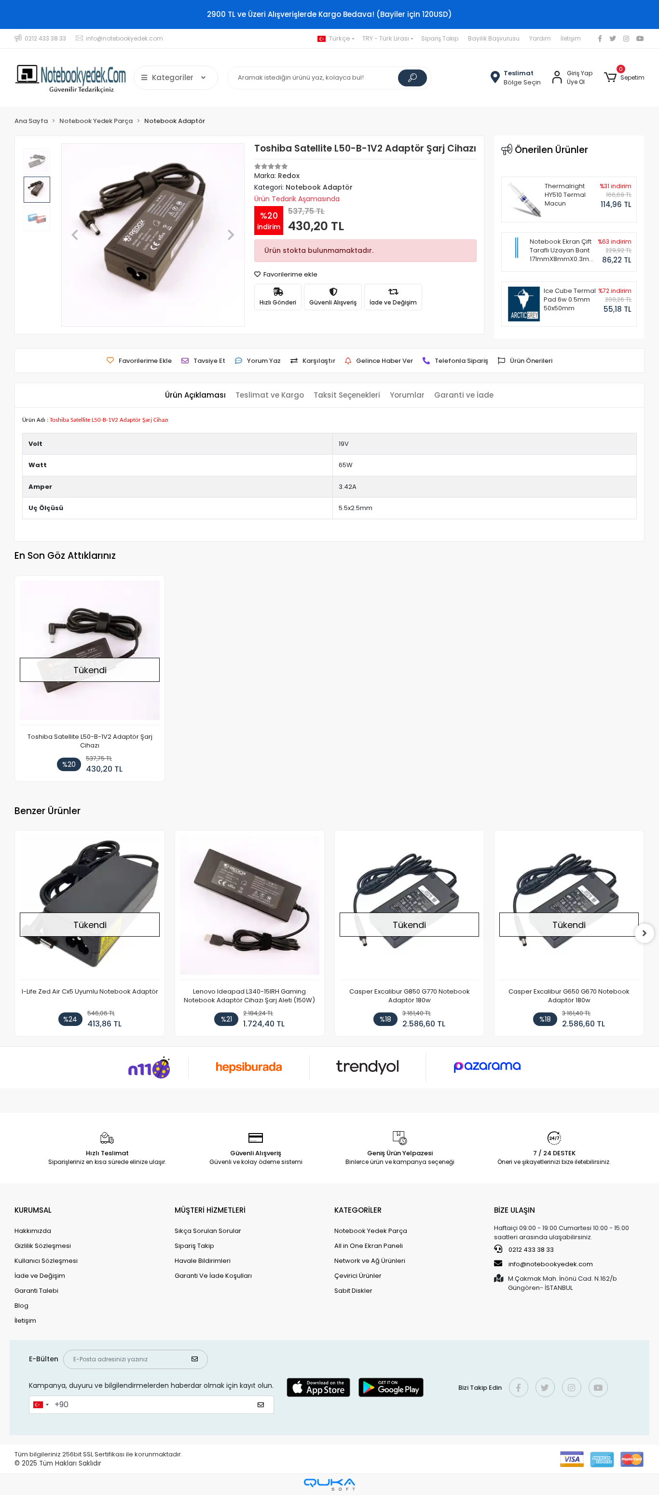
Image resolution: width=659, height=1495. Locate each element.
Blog (21, 1305)
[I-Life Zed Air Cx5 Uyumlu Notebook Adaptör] (89, 907)
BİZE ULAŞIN (514, 1210)
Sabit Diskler (353, 1290)
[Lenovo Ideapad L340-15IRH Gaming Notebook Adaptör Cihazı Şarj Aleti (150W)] (249, 907)
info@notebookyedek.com (550, 1264)
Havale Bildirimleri (203, 1260)
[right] (644, 933)
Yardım (540, 38)
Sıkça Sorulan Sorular (208, 1230)
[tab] (195, 395)
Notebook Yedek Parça (370, 1230)
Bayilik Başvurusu (494, 38)
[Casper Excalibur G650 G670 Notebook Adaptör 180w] (569, 907)
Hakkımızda (32, 1230)
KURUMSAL (33, 1210)
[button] (624, 77)
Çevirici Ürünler (358, 1275)
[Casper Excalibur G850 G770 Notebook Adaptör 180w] (409, 907)
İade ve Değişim (39, 1275)
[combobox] (40, 1404)
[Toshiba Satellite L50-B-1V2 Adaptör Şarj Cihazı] (89, 653)
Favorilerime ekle (289, 274)
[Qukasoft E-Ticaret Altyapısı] (329, 1485)
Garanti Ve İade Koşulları (213, 1275)
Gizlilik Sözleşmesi (42, 1245)
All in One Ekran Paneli (368, 1245)
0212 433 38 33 (530, 1249)
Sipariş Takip (439, 38)
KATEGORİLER (358, 1210)
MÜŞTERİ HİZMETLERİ (210, 1210)
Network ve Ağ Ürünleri (369, 1260)
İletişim (571, 38)
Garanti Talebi (36, 1290)
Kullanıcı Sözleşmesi (46, 1260)
